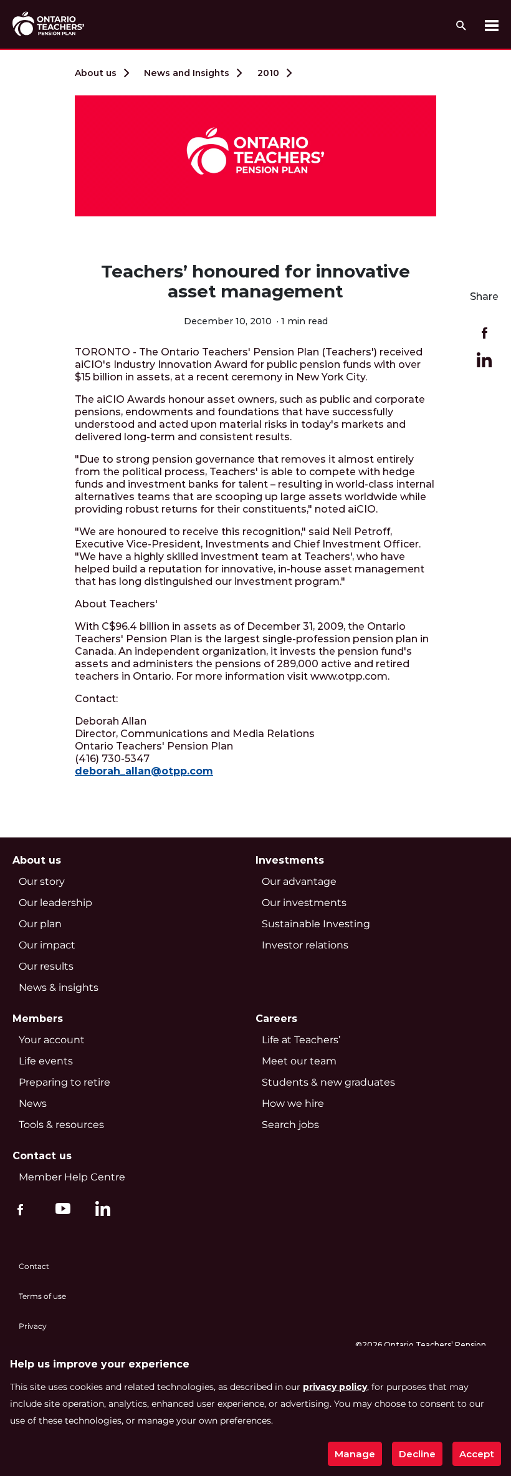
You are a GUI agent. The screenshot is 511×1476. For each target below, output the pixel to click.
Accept (476, 1454)
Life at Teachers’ (301, 1040)
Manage (355, 1454)
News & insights (58, 987)
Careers (276, 1019)
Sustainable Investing (316, 924)
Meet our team (299, 1061)
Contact (34, 1266)
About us (96, 73)
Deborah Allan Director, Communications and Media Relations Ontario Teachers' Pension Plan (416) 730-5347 (195, 746)
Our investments (304, 903)
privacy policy (335, 1386)
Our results (46, 966)
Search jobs (290, 1125)
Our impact (47, 945)
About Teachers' (116, 604)
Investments (290, 860)
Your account (52, 1040)
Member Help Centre (72, 1177)
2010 (268, 73)
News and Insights (186, 73)
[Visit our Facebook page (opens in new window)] (20, 1208)
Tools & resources (61, 1125)
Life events (46, 1061)
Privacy (33, 1326)
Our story (42, 881)
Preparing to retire (64, 1082)
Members (37, 1019)
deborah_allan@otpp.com (144, 771)
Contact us (42, 1156)
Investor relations (305, 945)
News (33, 1103)
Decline (417, 1454)
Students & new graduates (328, 1082)
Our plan (40, 924)
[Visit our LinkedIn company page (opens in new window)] (99, 1211)
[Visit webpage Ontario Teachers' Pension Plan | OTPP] (48, 23)
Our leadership (55, 903)
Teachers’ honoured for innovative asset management (255, 281)
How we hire (293, 1103)
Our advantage (299, 881)
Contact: (96, 699)
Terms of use (42, 1296)
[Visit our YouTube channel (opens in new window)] (59, 1208)
